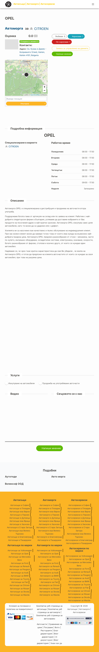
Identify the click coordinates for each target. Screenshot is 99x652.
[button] (44, 87)
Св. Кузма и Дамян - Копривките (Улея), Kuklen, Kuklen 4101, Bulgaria (33, 52)
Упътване (24, 103)
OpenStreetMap (35, 95)
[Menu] (93, 4)
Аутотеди (11, 476)
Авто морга (58, 476)
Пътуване (48, 627)
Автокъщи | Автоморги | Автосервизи (34, 4)
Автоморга (14, 28)
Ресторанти (46, 630)
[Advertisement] (72, 75)
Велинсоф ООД (14, 483)
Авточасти (42, 624)
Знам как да (56, 643)
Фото (57, 627)
